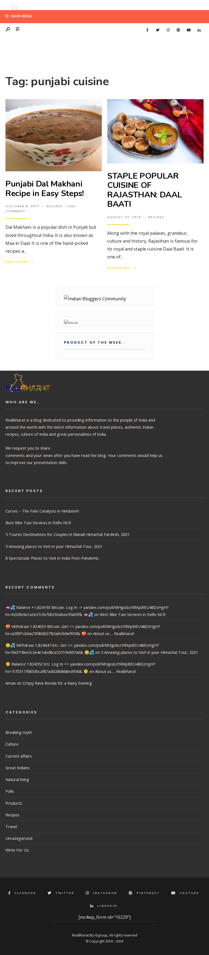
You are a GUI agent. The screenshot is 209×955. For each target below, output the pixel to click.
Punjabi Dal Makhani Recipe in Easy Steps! (44, 188)
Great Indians (17, 767)
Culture (12, 744)
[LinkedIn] (199, 30)
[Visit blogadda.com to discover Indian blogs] (104, 322)
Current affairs (18, 756)
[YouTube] (188, 30)
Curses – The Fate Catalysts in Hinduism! (42, 511)
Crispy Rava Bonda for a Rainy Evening (57, 683)
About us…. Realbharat (113, 633)
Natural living (17, 779)
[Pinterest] (178, 30)
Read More (20, 261)
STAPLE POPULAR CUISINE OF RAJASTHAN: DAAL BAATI (144, 190)
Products (13, 803)
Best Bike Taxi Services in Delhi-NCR (38, 522)
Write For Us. (17, 850)
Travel (11, 826)
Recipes (55, 206)
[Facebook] (147, 30)
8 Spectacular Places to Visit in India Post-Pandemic (52, 558)
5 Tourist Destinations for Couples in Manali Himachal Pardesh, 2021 (67, 534)
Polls (9, 791)
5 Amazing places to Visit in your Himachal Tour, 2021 (54, 546)
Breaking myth (18, 732)
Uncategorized (18, 838)
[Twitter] (157, 30)
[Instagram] (168, 30)
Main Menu (21, 16)
